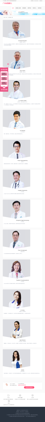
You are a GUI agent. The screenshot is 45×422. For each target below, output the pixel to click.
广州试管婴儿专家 (10, 17)
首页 (6, 17)
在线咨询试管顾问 (29, 387)
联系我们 (41, 0)
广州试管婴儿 (7, 3)
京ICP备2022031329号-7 (24, 410)
